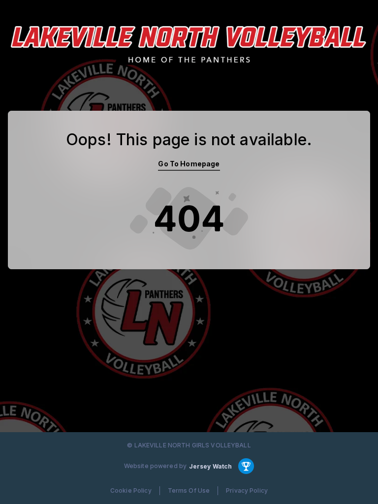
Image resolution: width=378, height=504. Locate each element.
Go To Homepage (189, 163)
